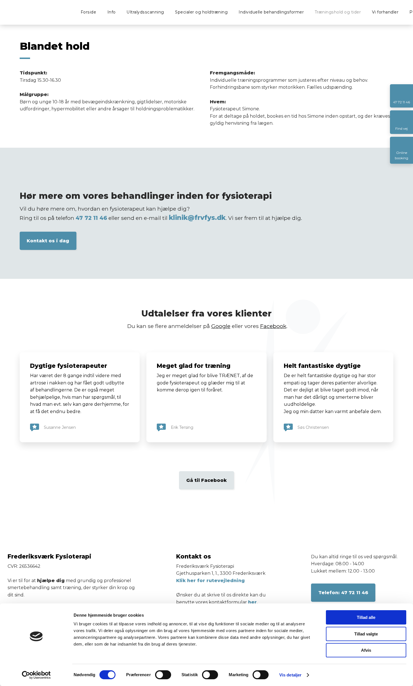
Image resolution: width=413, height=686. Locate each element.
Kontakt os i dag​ (48, 240)
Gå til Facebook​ (206, 480)
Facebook (273, 326)
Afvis (366, 650)
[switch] (163, 674)
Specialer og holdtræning (201, 12)
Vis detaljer (290, 675)
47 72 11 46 (91, 218)
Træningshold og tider (338, 12)
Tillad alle (366, 617)
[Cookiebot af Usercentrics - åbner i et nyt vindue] (36, 675)
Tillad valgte (366, 634)
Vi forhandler (385, 12)
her (252, 602)
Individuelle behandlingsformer (271, 12)
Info (111, 12)
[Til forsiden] (29, 11)
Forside (88, 12)
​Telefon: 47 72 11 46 (343, 592)
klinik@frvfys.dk (197, 218)
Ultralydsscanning (145, 12)
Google (220, 326)
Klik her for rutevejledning (210, 580)
